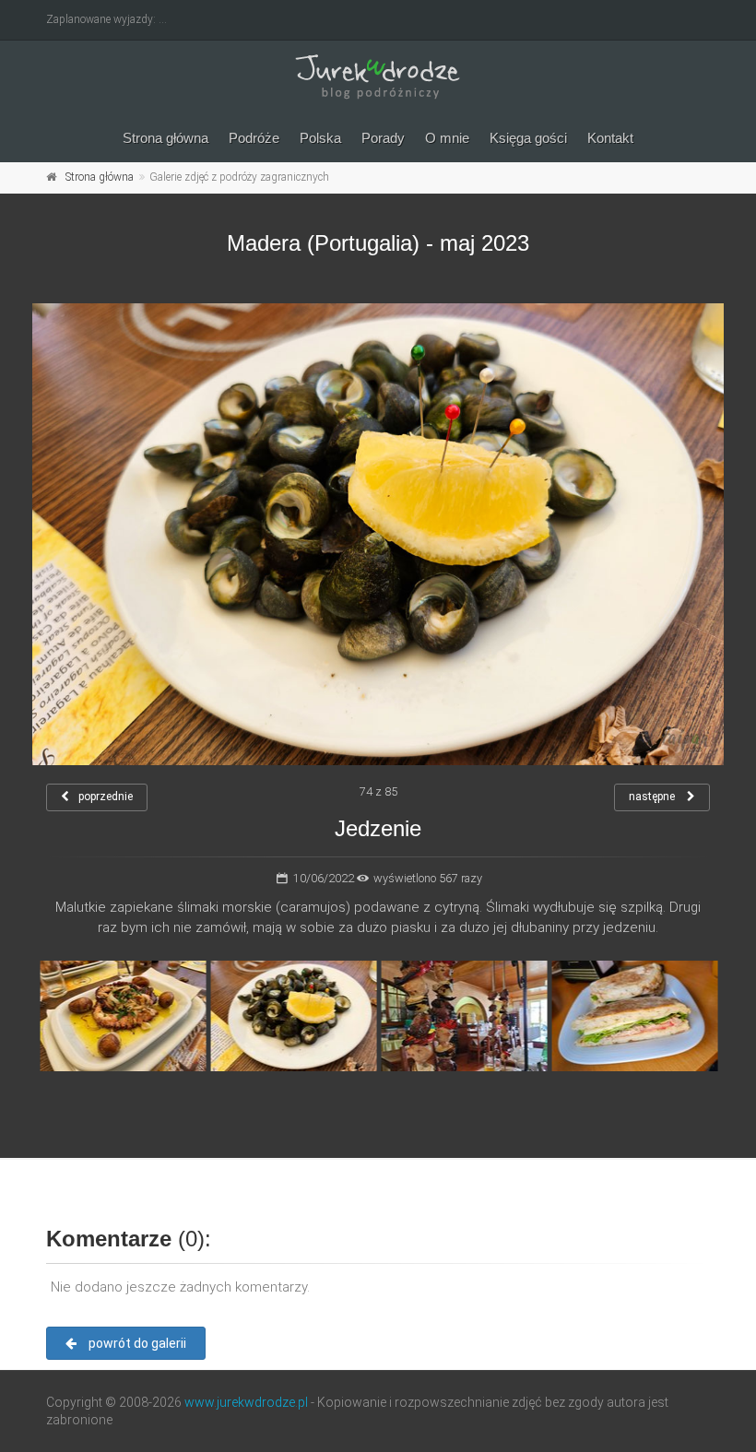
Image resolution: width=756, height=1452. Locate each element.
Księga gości (528, 138)
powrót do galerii (136, 1343)
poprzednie (105, 796)
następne (653, 796)
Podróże (254, 138)
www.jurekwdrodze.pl (246, 1402)
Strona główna (165, 138)
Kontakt (610, 138)
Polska (320, 138)
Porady (383, 138)
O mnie (447, 138)
